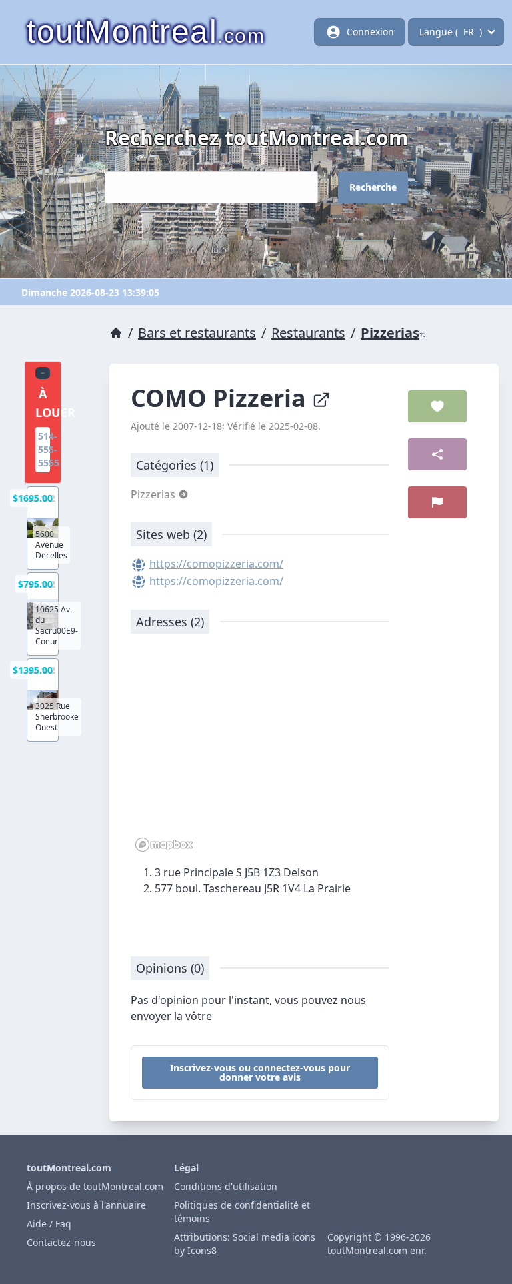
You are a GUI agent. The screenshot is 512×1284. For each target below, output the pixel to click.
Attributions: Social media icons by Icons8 (244, 1244)
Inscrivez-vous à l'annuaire (86, 1205)
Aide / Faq (49, 1223)
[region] (260, 749)
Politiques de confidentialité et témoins (242, 1212)
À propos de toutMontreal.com (95, 1186)
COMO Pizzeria (221, 398)
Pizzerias (390, 333)
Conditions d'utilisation (225, 1186)
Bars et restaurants (197, 333)
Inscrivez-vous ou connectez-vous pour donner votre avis (260, 1072)
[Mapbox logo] (164, 844)
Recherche (373, 187)
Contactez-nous (61, 1242)
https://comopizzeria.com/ (216, 563)
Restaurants (308, 333)
